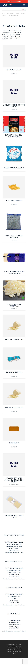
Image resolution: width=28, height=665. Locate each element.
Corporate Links (10, 644)
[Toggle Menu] (24, 5)
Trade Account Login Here (14, 1)
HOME (3, 14)
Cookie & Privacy (17, 648)
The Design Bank (16, 651)
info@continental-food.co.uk (15, 552)
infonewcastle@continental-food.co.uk (15, 631)
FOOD (17, 14)
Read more (14, 77)
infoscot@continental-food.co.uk (16, 578)
